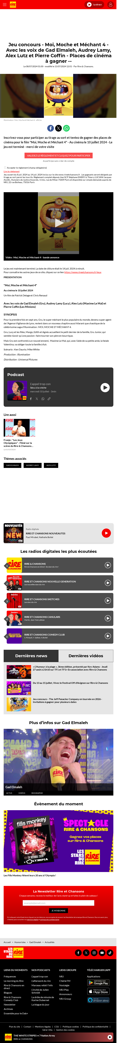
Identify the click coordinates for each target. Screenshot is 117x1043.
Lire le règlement (12, 171)
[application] (58, 223)
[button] (58, 223)
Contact (27, 1026)
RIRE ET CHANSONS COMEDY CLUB (44, 634)
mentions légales (32, 919)
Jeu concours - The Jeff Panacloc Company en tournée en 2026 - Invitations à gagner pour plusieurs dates (67, 700)
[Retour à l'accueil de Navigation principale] (13, 5)
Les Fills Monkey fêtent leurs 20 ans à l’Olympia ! (30, 875)
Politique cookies (71, 1026)
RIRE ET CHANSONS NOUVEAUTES (45, 533)
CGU (56, 1026)
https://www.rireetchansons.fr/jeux (82, 272)
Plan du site (14, 1026)
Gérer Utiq (47, 1029)
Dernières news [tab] (31, 655)
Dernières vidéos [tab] (86, 655)
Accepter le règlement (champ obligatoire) (27, 167)
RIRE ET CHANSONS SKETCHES (41, 599)
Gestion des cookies (65, 1029)
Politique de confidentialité (95, 1026)
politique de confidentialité (49, 919)
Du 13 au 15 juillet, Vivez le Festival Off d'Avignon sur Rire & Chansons (70, 682)
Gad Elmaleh (13, 787)
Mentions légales (43, 1026)
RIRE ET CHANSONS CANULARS (42, 616)
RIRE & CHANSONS (35, 563)
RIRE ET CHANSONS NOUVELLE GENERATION (50, 581)
